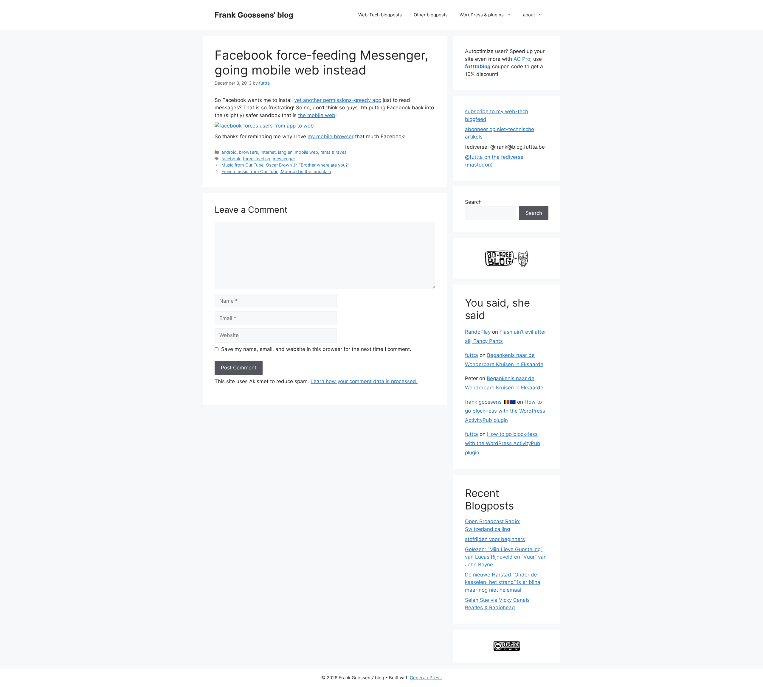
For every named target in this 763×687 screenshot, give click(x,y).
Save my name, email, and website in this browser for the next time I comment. (316, 349)
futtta (471, 355)
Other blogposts (431, 15)
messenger (284, 158)
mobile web (306, 152)
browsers (248, 152)
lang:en (285, 152)
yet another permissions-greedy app (337, 100)
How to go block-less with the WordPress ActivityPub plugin (505, 411)
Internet (268, 152)
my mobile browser (330, 136)
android (229, 152)
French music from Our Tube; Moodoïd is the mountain (276, 171)
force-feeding (256, 158)
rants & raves (333, 152)
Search (473, 202)
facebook (231, 158)
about (529, 15)
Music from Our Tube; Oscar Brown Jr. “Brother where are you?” (285, 164)
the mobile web (316, 115)
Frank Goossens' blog (254, 14)
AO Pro (522, 59)
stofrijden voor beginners (495, 539)
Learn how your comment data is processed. (364, 381)
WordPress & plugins (482, 15)
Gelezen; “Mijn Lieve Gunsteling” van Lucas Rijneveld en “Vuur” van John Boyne (506, 557)
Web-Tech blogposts (380, 15)
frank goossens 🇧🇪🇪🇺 (490, 402)
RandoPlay (478, 332)
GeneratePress (426, 677)
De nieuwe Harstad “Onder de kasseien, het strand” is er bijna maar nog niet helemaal (502, 582)
